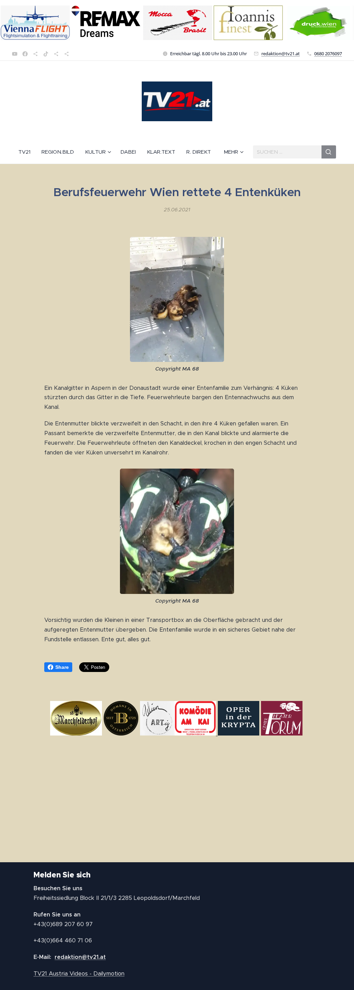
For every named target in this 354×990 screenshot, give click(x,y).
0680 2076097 (328, 53)
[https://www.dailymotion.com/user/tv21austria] (66, 54)
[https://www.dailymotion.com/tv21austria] (35, 54)
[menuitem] (27, 152)
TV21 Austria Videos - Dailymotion (79, 973)
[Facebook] (25, 54)
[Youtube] (14, 54)
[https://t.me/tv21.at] (56, 54)
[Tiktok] (45, 54)
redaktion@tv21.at (280, 53)
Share (62, 667)
